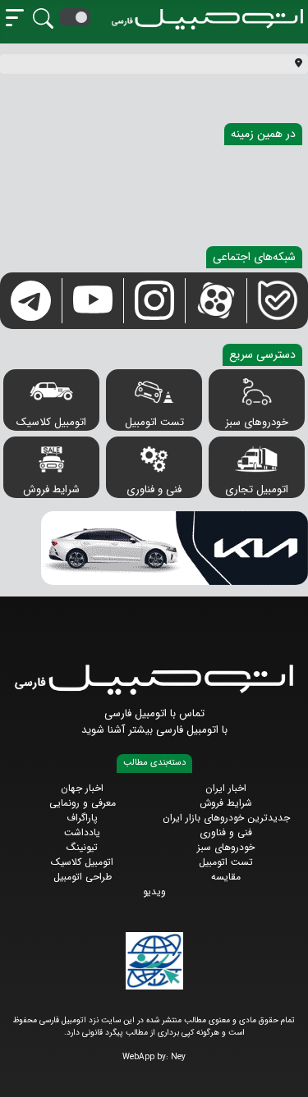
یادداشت (82, 832)
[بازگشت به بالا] (26, 1070)
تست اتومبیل (154, 422)
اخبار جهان (82, 788)
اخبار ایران (225, 788)
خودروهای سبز (256, 422)
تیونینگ (82, 847)
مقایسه (226, 876)
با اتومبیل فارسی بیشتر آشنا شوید (154, 729)
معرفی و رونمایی (82, 803)
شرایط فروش (51, 489)
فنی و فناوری (154, 489)
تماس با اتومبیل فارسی (154, 713)
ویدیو (154, 891)
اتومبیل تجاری (256, 489)
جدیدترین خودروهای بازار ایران (226, 817)
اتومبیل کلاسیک (51, 422)
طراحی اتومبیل (82, 876)
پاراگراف (82, 817)
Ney (178, 1057)
